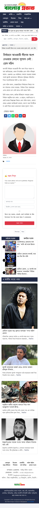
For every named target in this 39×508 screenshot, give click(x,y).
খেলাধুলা (5, 18)
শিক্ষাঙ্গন (15, 465)
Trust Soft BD (30, 501)
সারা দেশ (27, 18)
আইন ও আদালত (8, 26)
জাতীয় (11, 14)
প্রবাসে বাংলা (14, 22)
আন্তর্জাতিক (27, 14)
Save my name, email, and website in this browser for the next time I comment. (19, 215)
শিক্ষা (19, 18)
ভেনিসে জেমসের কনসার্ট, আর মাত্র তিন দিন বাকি (26, 255)
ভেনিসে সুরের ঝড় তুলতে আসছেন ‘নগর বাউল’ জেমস (16, 31)
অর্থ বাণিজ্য (23, 465)
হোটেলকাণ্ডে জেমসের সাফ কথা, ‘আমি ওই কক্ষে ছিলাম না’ (26, 244)
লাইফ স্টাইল (30, 463)
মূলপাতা (5, 45)
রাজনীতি (19, 14)
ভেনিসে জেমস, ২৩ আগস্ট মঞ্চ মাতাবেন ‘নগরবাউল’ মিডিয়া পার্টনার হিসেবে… (26, 271)
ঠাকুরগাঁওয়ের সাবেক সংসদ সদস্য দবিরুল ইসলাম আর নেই (19, 443)
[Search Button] (35, 39)
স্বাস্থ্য (22, 22)
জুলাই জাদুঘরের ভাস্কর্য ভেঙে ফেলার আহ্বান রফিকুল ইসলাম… (17, 368)
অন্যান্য (18, 26)
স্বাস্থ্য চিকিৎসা (6, 465)
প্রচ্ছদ (4, 14)
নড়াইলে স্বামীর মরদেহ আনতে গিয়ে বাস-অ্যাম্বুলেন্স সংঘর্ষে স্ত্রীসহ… (16, 405)
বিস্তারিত (31, 339)
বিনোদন (13, 18)
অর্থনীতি (5, 22)
